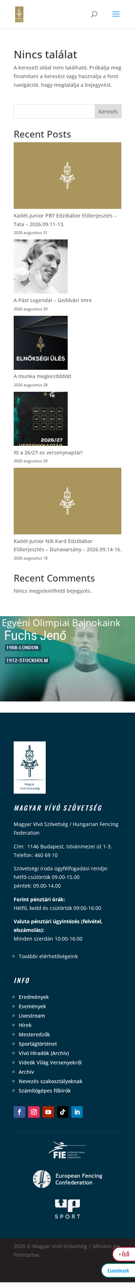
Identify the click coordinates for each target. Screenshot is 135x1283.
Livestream (32, 1015)
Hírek (25, 1025)
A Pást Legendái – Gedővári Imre (53, 300)
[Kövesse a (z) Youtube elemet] (48, 1112)
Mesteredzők (34, 1034)
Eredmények (34, 996)
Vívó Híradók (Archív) (44, 1053)
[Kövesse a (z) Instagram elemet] (34, 1112)
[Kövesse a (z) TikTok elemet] (62, 1112)
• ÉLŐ (124, 1254)
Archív (26, 1071)
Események (32, 1006)
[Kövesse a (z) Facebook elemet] (19, 1112)
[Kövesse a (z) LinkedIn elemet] (77, 1112)
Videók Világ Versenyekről (50, 1062)
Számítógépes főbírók (45, 1090)
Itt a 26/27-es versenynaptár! (48, 452)
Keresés (108, 111)
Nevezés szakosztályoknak (50, 1081)
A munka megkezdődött (42, 376)
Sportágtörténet (38, 1043)
